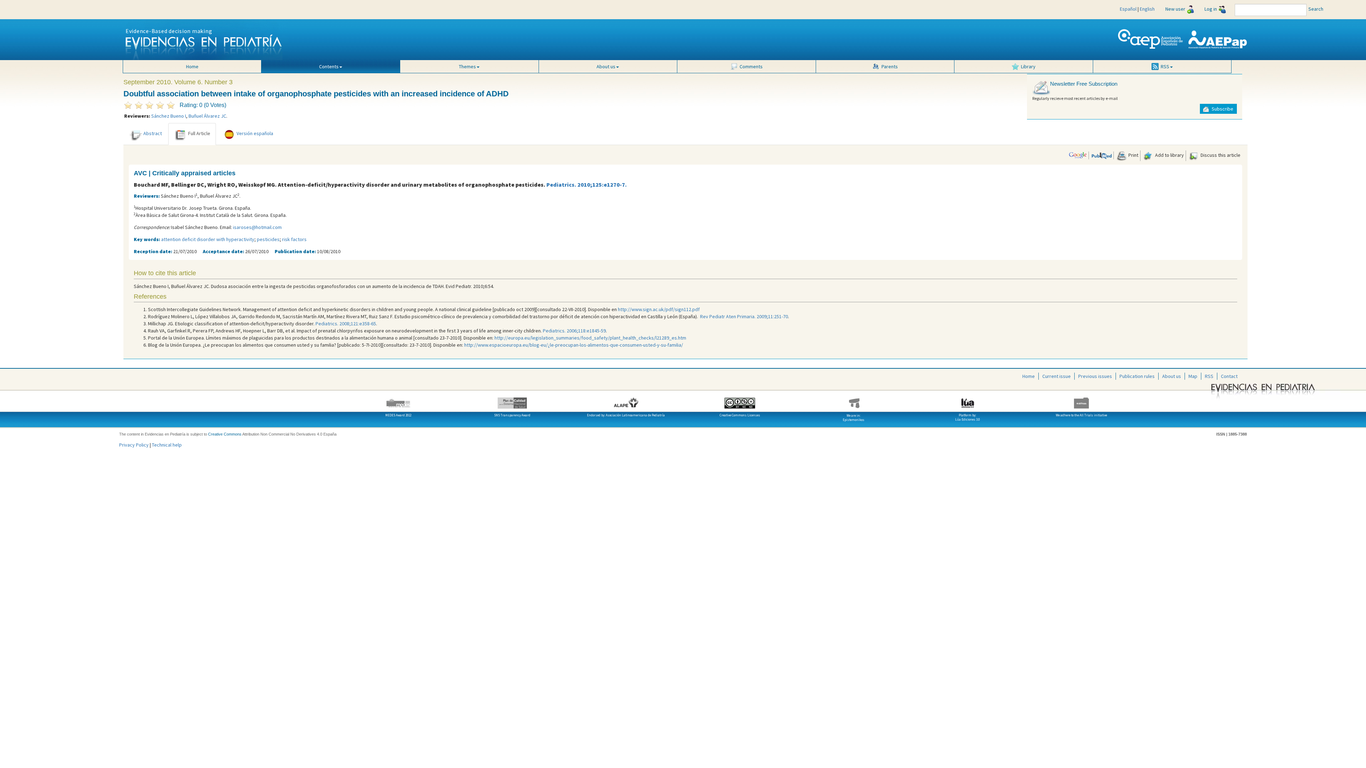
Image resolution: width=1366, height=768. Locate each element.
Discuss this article (1220, 155)
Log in (1210, 9)
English (1147, 9)
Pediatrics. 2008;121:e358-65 (346, 323)
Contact (1229, 376)
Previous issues (1095, 376)
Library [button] (1028, 66)
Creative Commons (225, 434)
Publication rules (1137, 376)
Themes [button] (467, 66)
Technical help (167, 445)
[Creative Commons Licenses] (739, 400)
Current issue (1056, 376)
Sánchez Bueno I (168, 116)
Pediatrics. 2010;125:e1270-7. (586, 184)
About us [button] (606, 66)
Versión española (255, 133)
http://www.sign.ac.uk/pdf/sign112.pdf (659, 309)
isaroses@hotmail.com (257, 227)
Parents (889, 66)
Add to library (1169, 155)
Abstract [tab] (152, 133)
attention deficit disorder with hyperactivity (207, 239)
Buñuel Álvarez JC (207, 116)
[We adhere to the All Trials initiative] (1081, 400)
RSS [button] (1165, 66)
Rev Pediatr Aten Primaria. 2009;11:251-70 (744, 316)
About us (1171, 376)
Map (1192, 376)
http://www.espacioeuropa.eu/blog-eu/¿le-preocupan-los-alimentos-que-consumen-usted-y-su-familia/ (573, 345)
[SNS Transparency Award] (512, 400)
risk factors (294, 239)
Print (1132, 155)
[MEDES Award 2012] (398, 400)
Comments (751, 66)
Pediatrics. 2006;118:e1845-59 (574, 330)
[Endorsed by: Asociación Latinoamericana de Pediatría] (626, 400)
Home (192, 66)
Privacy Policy (134, 445)
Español (1128, 9)
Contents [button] (329, 66)
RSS (1209, 376)
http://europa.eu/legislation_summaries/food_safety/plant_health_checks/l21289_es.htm (590, 338)
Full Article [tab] (199, 133)
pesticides (268, 239)
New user (1175, 9)
